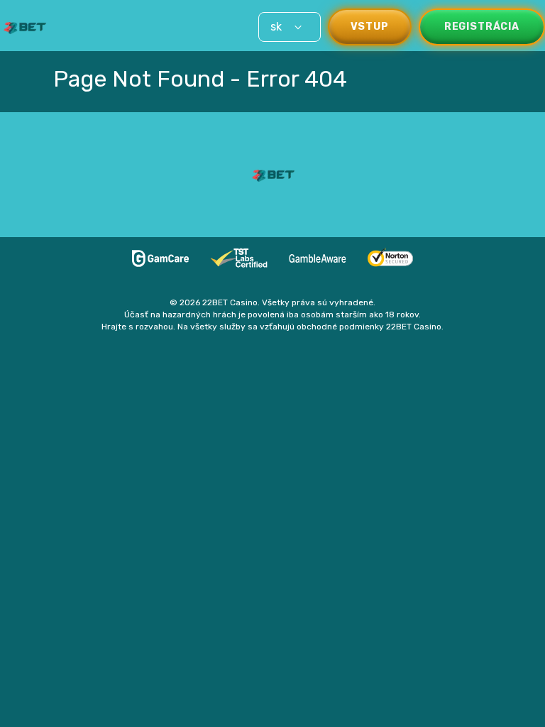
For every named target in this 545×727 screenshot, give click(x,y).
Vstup (370, 27)
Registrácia (481, 27)
